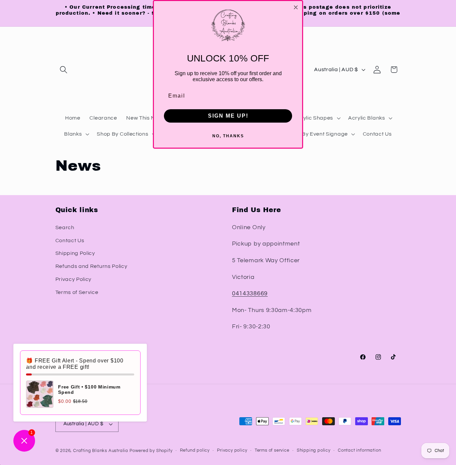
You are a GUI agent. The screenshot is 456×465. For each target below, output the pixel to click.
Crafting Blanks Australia (101, 451)
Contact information (359, 450)
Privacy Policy (73, 279)
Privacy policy (232, 450)
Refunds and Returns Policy (91, 266)
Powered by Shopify (151, 451)
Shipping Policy (75, 253)
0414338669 (250, 293)
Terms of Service (76, 292)
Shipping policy (313, 450)
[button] (63, 69)
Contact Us (69, 240)
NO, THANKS (228, 136)
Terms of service (272, 450)
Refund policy (195, 450)
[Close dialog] (296, 7)
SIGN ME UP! (228, 116)
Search (64, 227)
